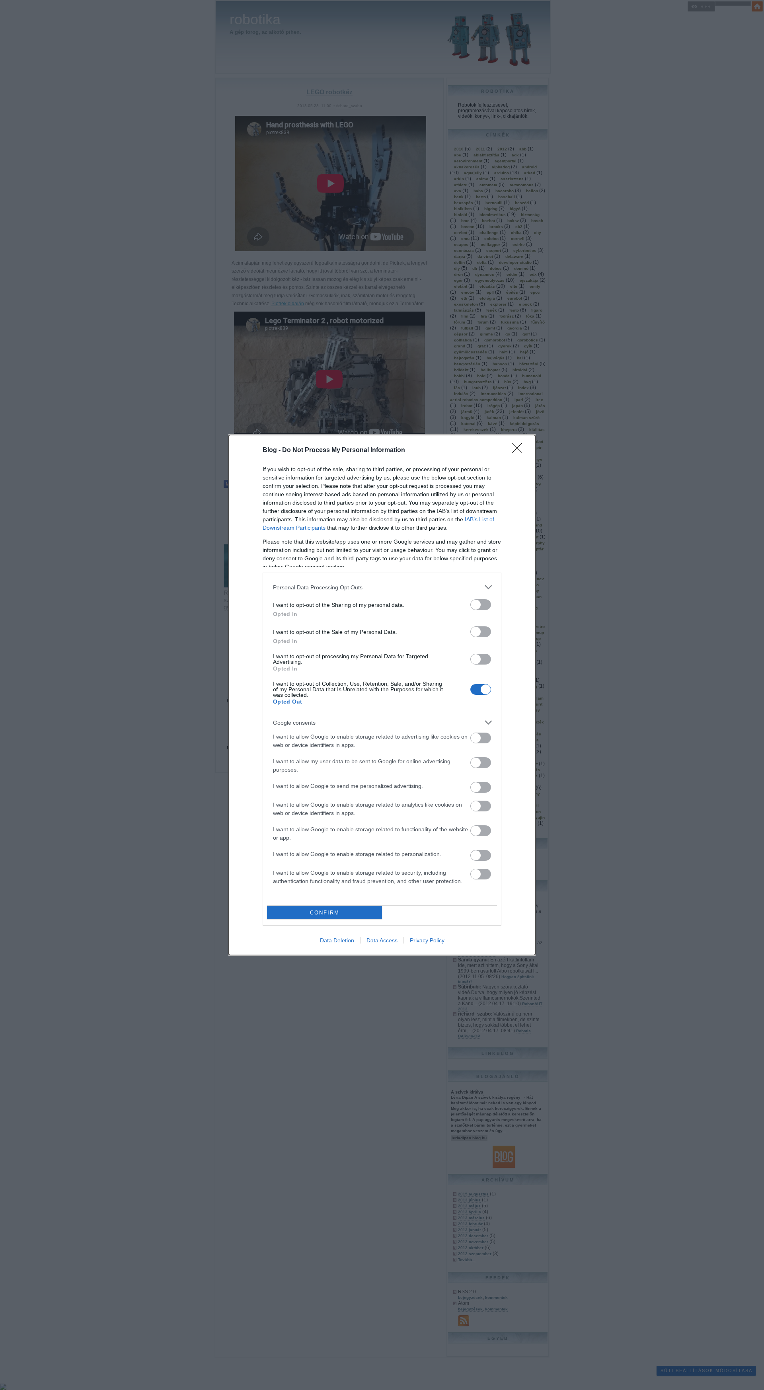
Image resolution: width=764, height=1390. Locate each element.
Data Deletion (337, 940)
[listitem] (382, 587)
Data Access (382, 940)
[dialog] (382, 695)
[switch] (480, 604)
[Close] (519, 450)
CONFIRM (324, 913)
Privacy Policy (427, 940)
